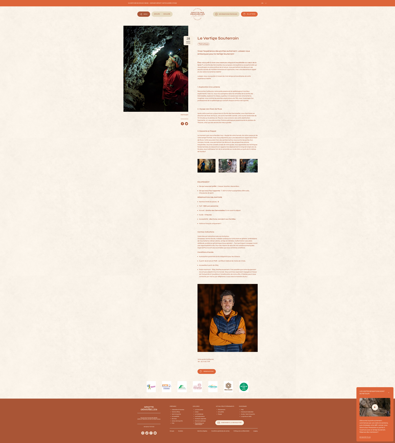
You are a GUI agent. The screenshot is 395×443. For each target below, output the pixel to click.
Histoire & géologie (200, 421)
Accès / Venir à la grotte (248, 414)
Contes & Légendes (200, 418)
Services (174, 418)
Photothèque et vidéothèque (199, 424)
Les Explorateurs (200, 416)
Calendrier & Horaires (178, 409)
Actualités (221, 412)
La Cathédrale (199, 414)
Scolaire (180, 431)
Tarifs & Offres (176, 412)
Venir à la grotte (176, 414)
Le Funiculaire (199, 409)
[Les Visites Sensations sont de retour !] (375, 407)
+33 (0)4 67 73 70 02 (148, 426)
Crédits (255, 431)
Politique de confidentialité (241, 431)
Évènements (221, 409)
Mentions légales (202, 431)
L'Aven (197, 412)
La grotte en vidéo (246, 416)
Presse (220, 414)
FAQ (173, 423)
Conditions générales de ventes (220, 431)
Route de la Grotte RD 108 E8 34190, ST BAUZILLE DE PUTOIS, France (148, 418)
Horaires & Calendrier (247, 412)
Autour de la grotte (177, 421)
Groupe (172, 431)
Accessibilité (175, 416)
